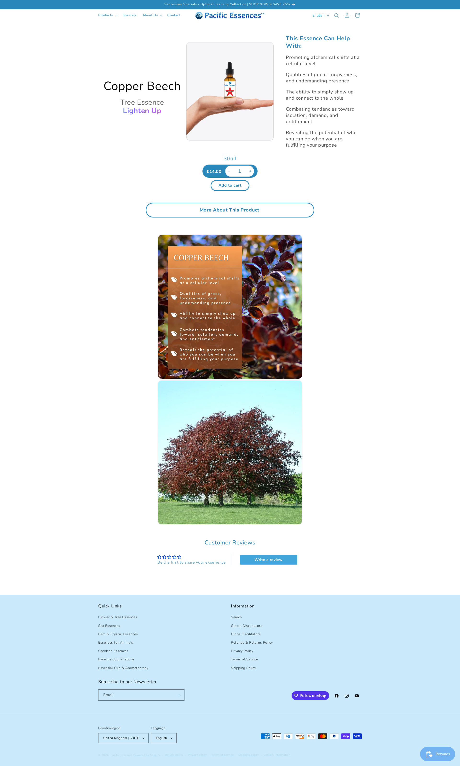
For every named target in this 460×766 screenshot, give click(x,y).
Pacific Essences (121, 755)
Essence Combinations (116, 659)
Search (236, 617)
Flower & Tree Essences (117, 617)
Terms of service (223, 754)
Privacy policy (197, 754)
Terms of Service (244, 659)
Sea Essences (109, 625)
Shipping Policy (243, 667)
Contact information (277, 754)
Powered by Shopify (147, 755)
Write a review (268, 559)
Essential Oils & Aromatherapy (123, 667)
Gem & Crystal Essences (118, 634)
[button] (107, 15)
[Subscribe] (179, 695)
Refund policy (174, 754)
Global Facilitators (246, 634)
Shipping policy (248, 754)
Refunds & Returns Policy (252, 642)
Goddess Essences (113, 651)
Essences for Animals (115, 642)
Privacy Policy (242, 651)
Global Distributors (246, 625)
